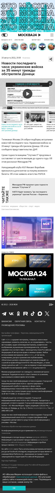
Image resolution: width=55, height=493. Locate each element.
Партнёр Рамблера (9, 461)
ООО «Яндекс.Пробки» (23, 445)
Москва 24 (27, 35)
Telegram (4, 313)
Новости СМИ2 (8, 252)
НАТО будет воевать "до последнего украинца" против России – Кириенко (30, 193)
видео (37, 206)
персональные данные (26, 477)
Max (39, 313)
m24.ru (8, 339)
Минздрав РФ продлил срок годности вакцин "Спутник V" (30, 186)
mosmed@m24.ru (40, 408)
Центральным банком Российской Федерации (25, 441)
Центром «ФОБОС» (39, 437)
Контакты (40, 321)
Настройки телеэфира (10, 333)
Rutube (25, 313)
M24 (15, 304)
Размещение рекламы (13, 325)
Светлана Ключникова (10, 209)
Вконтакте (11, 313)
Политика (26, 58)
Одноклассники (18, 313)
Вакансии (7, 321)
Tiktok (32, 313)
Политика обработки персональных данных (19, 426)
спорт (31, 206)
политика (5, 206)
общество (23, 206)
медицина (14, 206)
